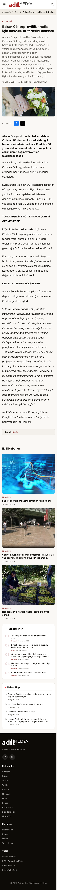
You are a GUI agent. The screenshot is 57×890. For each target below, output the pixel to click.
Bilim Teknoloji (8, 812)
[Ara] (52, 4)
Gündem (6, 771)
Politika (5, 789)
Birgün (15, 432)
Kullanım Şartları (9, 870)
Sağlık (5, 803)
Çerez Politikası (9, 865)
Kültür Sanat (7, 807)
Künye (5, 834)
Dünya (5, 776)
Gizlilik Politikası (9, 856)
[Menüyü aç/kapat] (4, 4)
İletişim (5, 838)
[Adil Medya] (20, 4)
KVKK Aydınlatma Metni (12, 861)
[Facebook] (5, 757)
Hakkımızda (7, 829)
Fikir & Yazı (7, 816)
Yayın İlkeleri (7, 843)
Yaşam (5, 780)
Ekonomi (16, 12)
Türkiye (5, 785)
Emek (4, 798)
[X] (12, 757)
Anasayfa (6, 12)
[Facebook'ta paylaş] (16, 123)
